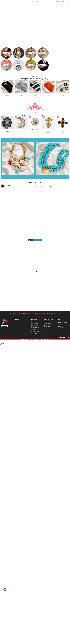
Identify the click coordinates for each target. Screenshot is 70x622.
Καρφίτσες (18, 65)
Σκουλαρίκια (6, 53)
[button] (4, 589)
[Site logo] (35, 1)
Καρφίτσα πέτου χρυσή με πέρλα (21, 129)
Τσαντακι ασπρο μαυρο (35, 93)
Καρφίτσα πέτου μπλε (7, 129)
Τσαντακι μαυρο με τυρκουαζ (7, 93)
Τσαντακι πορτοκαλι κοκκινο (48, 93)
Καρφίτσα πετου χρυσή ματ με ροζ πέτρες (49, 130)
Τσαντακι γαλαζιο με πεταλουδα (21, 93)
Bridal (18, 53)
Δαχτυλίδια (30, 53)
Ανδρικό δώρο (43, 65)
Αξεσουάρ (31, 65)
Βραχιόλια (6, 65)
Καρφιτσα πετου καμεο (35, 129)
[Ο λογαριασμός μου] (62, 1)
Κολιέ (43, 53)
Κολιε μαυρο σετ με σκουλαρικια (63, 93)
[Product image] (62, 86)
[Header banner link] (35, 311)
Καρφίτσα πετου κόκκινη (62, 129)
